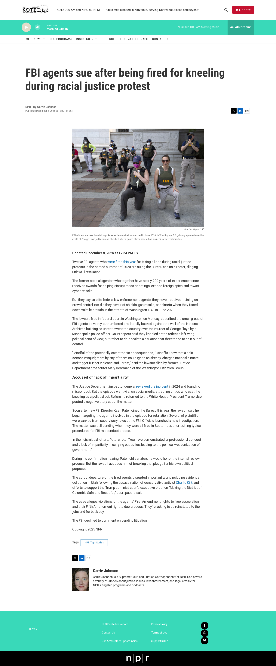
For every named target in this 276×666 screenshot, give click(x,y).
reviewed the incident (152, 386)
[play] (26, 27)
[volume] (37, 27)
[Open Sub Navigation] (44, 39)
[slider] (43, 27)
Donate (245, 10)
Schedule (109, 39)
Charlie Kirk (184, 482)
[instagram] (204, 633)
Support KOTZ (159, 641)
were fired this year (121, 262)
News (38, 39)
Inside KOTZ (85, 39)
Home (26, 39)
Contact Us (161, 39)
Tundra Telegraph (134, 39)
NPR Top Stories (94, 542)
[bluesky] (204, 640)
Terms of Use (159, 632)
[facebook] (204, 625)
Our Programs (61, 39)
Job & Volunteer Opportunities (120, 641)
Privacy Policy (159, 624)
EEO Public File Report (115, 624)
